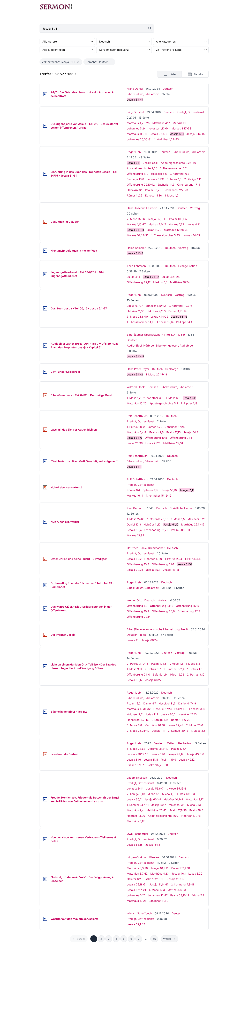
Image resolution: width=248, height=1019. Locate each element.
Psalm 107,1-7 (135, 765)
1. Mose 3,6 (198, 730)
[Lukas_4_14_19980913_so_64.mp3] (45, 274)
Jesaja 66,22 (153, 680)
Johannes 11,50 (158, 900)
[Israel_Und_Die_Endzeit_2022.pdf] (45, 754)
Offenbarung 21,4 (181, 437)
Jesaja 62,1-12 (136, 924)
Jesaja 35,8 (153, 569)
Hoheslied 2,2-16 (138, 719)
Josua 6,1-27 (135, 305)
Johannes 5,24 (136, 128)
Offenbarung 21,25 (156, 530)
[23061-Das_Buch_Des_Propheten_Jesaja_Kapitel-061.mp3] (45, 345)
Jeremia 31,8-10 (158, 748)
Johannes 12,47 (158, 895)
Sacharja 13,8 (135, 179)
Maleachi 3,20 (196, 519)
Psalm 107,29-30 (157, 765)
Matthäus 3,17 (195, 799)
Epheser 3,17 (197, 709)
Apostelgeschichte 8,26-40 (178, 163)
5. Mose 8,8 (134, 725)
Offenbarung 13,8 (138, 564)
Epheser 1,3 (174, 179)
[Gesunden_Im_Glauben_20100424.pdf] (45, 221)
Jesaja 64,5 (190, 432)
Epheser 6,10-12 (156, 305)
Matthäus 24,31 (173, 443)
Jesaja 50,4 (134, 530)
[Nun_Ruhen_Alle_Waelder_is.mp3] (45, 521)
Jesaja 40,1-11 (159, 868)
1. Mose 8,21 (193, 663)
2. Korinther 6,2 (179, 173)
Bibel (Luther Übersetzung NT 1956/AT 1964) (156, 334)
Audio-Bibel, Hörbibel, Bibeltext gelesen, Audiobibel (160, 345)
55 (154, 938)
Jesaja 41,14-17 (158, 884)
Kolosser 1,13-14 (158, 128)
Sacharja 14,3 (166, 184)
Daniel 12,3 (134, 524)
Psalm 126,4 (178, 748)
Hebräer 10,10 (153, 559)
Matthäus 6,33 (177, 890)
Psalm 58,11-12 (179, 895)
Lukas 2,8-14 (135, 788)
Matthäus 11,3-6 (137, 134)
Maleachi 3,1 (176, 805)
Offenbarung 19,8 (156, 437)
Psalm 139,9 (168, 759)
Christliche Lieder (181, 508)
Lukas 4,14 (133, 276)
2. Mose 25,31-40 (138, 730)
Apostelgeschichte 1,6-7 (163, 815)
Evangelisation (187, 266)
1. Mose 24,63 (136, 519)
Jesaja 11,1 (158, 730)
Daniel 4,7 (149, 703)
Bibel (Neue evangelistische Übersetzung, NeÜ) (157, 629)
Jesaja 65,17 (134, 680)
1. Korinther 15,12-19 (158, 495)
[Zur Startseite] (56, 7)
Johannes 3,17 (136, 895)
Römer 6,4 (133, 490)
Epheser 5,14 (165, 322)
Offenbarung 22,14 (139, 616)
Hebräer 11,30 (135, 311)
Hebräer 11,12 (152, 524)
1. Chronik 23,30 (157, 519)
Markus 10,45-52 (138, 235)
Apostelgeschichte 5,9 (163, 403)
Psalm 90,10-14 (180, 530)
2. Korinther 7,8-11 (182, 884)
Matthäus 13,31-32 (139, 709)
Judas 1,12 (151, 714)
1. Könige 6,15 (159, 719)
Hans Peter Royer (138, 369)
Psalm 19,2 (134, 703)
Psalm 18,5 (196, 810)
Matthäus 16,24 (180, 282)
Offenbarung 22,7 (188, 611)
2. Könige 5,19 (136, 794)
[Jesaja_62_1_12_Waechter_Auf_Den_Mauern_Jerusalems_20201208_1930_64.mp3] (45, 919)
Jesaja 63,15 (135, 844)
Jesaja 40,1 (178, 873)
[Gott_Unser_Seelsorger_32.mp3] (45, 371)
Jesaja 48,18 (171, 569)
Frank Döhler (135, 88)
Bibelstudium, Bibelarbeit (143, 94)
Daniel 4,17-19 (187, 703)
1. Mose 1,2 (171, 195)
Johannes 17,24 (175, 427)
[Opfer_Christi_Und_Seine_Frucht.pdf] (45, 559)
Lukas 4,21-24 (171, 276)
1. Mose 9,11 (134, 669)
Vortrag (195, 208)
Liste (173, 74)
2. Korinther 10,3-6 (180, 305)
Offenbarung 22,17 (139, 282)
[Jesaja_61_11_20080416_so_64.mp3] (45, 461)
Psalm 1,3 (180, 709)
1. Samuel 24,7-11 (138, 805)
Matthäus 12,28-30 (176, 230)
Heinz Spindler (136, 248)
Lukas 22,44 (175, 725)
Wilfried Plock (136, 387)
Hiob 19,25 (177, 674)
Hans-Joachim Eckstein (142, 208)
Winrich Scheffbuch (139, 913)
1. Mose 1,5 (178, 519)
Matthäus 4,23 (159, 873)
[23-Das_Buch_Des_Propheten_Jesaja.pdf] (45, 634)
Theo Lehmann (136, 266)
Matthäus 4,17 (161, 123)
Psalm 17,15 (173, 432)
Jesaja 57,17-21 (136, 890)
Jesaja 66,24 (149, 640)
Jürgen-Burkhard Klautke (143, 857)
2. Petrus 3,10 (195, 674)
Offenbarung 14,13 (161, 605)
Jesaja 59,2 (134, 559)
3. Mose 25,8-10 (137, 316)
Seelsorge (171, 369)
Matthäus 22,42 (156, 810)
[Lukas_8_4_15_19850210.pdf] (45, 429)
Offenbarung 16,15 (187, 605)
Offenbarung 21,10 (138, 674)
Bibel (143, 634)
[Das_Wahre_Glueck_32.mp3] (45, 608)
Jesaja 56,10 (169, 490)
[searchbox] (97, 28)
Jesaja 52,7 (158, 805)
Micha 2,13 (194, 805)
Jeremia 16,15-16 (137, 754)
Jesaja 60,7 (134, 799)
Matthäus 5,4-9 (137, 432)
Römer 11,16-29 (180, 719)
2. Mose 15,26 (136, 219)
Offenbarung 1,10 (137, 173)
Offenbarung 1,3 (137, 605)
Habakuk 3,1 (134, 190)
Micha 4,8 (168, 794)
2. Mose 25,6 (194, 725)
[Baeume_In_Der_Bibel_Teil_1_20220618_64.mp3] (45, 711)
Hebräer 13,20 (136, 815)
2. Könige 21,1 (192, 179)
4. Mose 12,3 (157, 890)
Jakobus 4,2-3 (156, 311)
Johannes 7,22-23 (176, 190)
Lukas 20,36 (135, 443)
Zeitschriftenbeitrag (179, 743)
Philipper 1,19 (189, 403)
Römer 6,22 (154, 427)
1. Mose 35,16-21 (176, 788)
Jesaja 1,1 (133, 640)
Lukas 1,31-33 (186, 794)
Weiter (167, 938)
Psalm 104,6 (158, 663)
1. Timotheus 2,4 (173, 669)
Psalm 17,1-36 (178, 810)
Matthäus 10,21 (136, 900)
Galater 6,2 (134, 879)
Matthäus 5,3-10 (137, 868)
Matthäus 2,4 (135, 810)
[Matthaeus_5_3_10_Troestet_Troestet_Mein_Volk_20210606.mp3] (45, 879)
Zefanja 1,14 (160, 674)
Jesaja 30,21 (135, 569)
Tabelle (198, 74)
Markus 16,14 (135, 495)
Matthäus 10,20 (137, 403)
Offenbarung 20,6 (163, 611)
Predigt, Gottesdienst (190, 112)
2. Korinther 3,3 (153, 398)
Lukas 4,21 (193, 224)
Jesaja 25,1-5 (175, 879)
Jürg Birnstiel (135, 112)
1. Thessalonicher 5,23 (165, 235)
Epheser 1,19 (150, 490)
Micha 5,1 (153, 794)
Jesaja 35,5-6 (159, 134)
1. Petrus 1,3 (194, 669)
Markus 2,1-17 (157, 224)
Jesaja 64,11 (150, 163)
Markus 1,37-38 (181, 128)
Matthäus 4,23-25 (138, 123)
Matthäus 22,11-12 (192, 524)
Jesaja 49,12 (176, 754)
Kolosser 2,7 (134, 714)
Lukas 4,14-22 (159, 316)
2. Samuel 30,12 (178, 730)
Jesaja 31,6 (158, 754)
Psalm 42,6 (156, 432)
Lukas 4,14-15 (191, 235)
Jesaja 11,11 (151, 759)
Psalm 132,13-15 (154, 879)
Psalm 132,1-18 (180, 868)
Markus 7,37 (176, 224)
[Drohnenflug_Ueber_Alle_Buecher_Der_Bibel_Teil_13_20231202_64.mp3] (45, 585)
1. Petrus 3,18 (193, 559)
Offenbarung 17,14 (188, 184)
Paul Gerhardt (136, 508)
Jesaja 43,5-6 (195, 754)
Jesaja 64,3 (152, 844)
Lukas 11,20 (154, 230)
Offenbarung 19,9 (138, 611)
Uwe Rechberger (137, 833)
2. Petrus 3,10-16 (137, 663)
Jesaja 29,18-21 (137, 884)
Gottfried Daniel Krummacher (145, 548)
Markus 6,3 (160, 282)
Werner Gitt (134, 600)
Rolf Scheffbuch (137, 416)
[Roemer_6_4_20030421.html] (45, 487)
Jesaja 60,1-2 (152, 799)
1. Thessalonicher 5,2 (173, 168)
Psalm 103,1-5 (178, 219)
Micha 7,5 (198, 895)
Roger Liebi (134, 152)
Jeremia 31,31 (155, 179)
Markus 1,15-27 (136, 224)
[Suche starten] (150, 28)
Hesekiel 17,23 (162, 709)
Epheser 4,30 (153, 195)
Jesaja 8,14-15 (195, 134)
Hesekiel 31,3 (167, 703)
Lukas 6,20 (195, 873)
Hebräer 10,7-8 (173, 799)
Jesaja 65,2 (168, 714)
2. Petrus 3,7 (153, 669)
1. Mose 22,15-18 (156, 374)
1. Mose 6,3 (173, 398)
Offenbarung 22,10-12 (141, 184)
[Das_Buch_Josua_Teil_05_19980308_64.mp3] (45, 308)
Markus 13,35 (135, 535)
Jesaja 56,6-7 (154, 788)
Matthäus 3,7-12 (137, 873)
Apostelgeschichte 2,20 (142, 168)
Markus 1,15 (180, 123)
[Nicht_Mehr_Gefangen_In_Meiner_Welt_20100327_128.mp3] (45, 250)
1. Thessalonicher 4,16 (140, 322)
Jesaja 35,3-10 (157, 219)
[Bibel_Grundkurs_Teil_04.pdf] (45, 395)
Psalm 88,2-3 (153, 190)
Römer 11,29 (134, 195)
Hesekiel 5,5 (159, 173)
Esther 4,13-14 (177, 311)
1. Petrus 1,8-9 (136, 427)
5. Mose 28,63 (136, 748)
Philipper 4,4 (184, 322)
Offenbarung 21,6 (163, 564)
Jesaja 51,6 (134, 759)
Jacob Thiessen (137, 777)
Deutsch (168, 88)
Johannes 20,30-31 (139, 139)
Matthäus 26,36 (155, 725)
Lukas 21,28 (153, 443)
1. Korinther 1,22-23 (166, 139)
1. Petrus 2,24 (173, 559)
